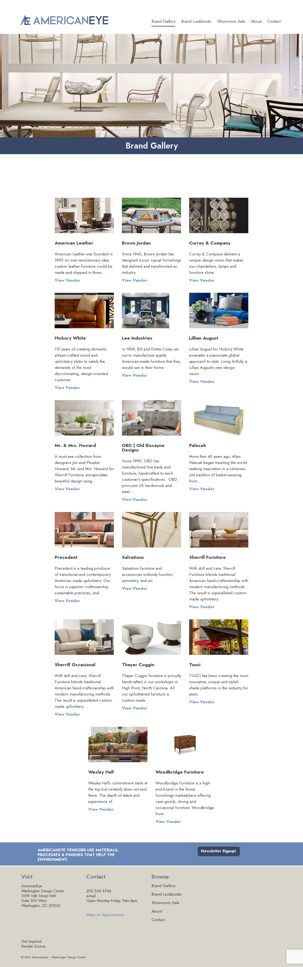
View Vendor (67, 280)
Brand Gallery (163, 21)
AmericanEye (40, 957)
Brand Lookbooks (196, 21)
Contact (274, 21)
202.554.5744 (98, 891)
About (256, 21)
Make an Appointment (105, 914)
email (91, 896)
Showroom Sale (231, 21)
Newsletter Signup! (218, 851)
